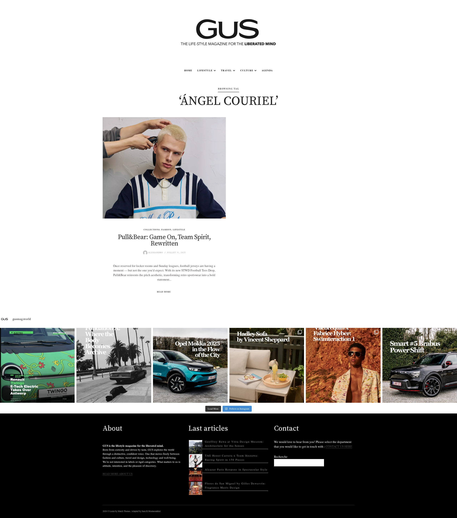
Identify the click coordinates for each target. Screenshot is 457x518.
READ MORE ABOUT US (117, 473)
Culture (246, 70)
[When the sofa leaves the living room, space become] (266, 365)
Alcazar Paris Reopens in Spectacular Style (236, 469)
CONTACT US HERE (339, 446)
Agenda (267, 70)
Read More (164, 291)
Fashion (166, 229)
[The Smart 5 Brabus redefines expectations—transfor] (419, 365)
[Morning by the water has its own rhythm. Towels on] (343, 365)
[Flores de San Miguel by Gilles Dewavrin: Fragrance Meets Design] (195, 488)
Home (188, 70)
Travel (226, 70)
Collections (152, 229)
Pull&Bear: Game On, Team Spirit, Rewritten (164, 240)
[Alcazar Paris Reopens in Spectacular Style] (195, 474)
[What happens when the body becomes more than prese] (113, 365)
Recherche (280, 457)
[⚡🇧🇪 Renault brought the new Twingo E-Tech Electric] (37, 365)
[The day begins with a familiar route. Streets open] (190, 365)
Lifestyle (205, 70)
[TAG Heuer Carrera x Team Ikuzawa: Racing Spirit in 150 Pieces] (195, 460)
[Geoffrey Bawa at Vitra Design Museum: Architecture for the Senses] (195, 446)
